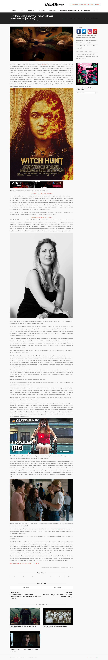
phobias (57, 567)
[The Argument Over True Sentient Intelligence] (58, 616)
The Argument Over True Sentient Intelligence (55, 626)
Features (52, 10)
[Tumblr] (59, 576)
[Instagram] (89, 31)
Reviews (29, 10)
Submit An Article (94, 657)
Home (14, 10)
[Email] (68, 576)
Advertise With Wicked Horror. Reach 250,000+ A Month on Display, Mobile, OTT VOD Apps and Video (87, 56)
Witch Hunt (70, 567)
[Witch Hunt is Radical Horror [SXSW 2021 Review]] (25, 616)
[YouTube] (95, 31)
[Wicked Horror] (54, 4)
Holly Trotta (52, 567)
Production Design (64, 567)
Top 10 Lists (41, 10)
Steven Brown (14, 20)
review (60, 529)
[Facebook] (23, 576)
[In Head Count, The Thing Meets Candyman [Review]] (25, 639)
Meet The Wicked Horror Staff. (84, 51)
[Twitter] (14, 576)
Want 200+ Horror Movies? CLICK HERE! (41, 194)
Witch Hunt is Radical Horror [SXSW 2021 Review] (23, 626)
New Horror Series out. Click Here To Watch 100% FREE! (24, 563)
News (21, 10)
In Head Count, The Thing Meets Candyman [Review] (24, 649)
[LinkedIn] (41, 576)
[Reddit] (50, 576)
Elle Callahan (46, 567)
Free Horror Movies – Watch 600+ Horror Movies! (85, 4)
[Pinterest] (32, 576)
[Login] (97, 10)
